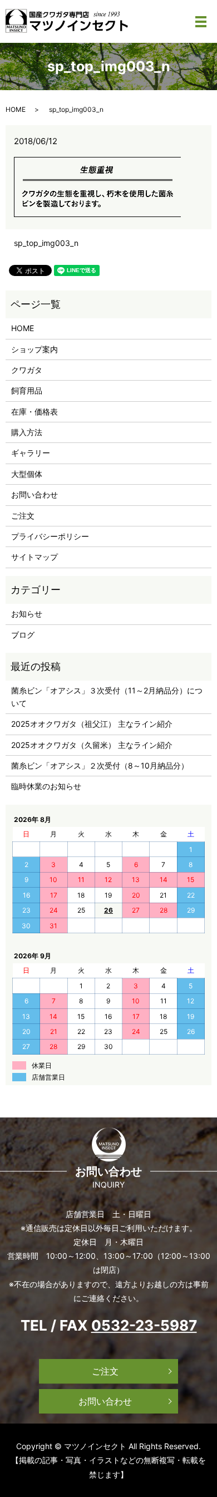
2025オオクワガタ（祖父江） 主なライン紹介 (91, 723)
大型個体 (26, 474)
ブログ (22, 634)
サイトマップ (34, 557)
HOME (16, 109)
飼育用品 (26, 390)
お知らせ (26, 613)
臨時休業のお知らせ (46, 786)
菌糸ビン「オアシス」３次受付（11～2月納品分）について (107, 696)
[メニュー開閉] (200, 21)
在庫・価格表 (34, 411)
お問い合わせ (34, 494)
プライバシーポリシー (50, 536)
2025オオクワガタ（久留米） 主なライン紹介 (91, 745)
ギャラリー (30, 452)
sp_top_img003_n (46, 243)
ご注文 (22, 515)
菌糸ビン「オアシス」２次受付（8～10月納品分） (100, 765)
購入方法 (26, 432)
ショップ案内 (34, 349)
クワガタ (26, 370)
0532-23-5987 (144, 1325)
